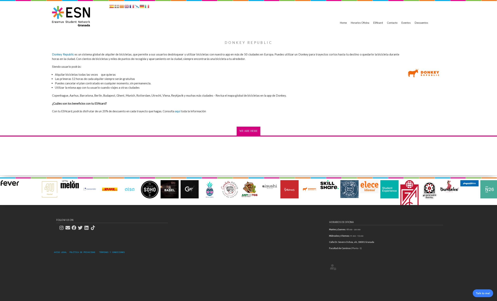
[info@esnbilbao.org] (69, 228)
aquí (177, 111)
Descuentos (421, 22)
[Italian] (147, 7)
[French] (131, 7)
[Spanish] (111, 7)
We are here (248, 131)
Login (333, 267)
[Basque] (116, 7)
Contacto (392, 22)
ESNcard (378, 22)
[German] (142, 7)
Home (343, 22)
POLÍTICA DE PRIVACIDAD (82, 252)
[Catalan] (121, 7)
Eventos (406, 22)
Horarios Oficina (360, 22)
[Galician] (137, 7)
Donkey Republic (63, 54)
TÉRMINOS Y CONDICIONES (112, 252)
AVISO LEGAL (61, 252)
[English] (126, 7)
